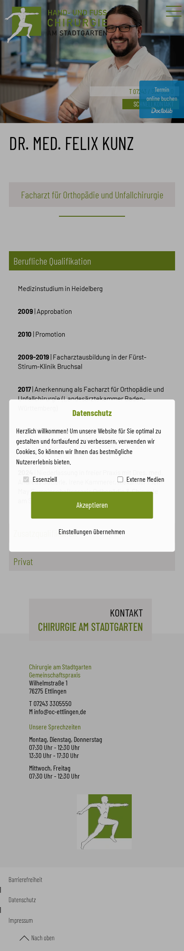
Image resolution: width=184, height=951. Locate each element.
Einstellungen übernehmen (92, 531)
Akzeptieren (92, 505)
